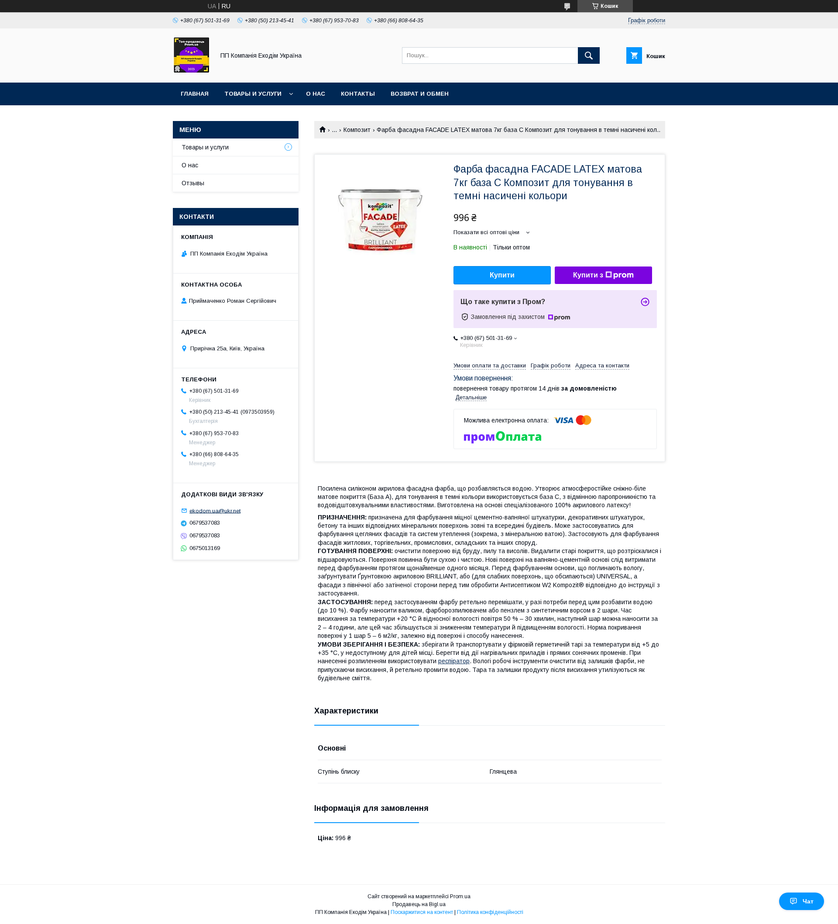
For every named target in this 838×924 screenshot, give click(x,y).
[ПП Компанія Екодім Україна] (191, 71)
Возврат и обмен (420, 93)
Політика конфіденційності (490, 912)
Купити (502, 275)
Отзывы (193, 183)
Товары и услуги (253, 93)
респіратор (454, 661)
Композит (357, 129)
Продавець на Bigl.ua (419, 904)
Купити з (588, 275)
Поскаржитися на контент (422, 912)
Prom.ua (460, 896)
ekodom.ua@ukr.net (214, 510)
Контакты (358, 93)
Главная (195, 93)
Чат (808, 901)
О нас (315, 93)
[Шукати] (589, 55)
